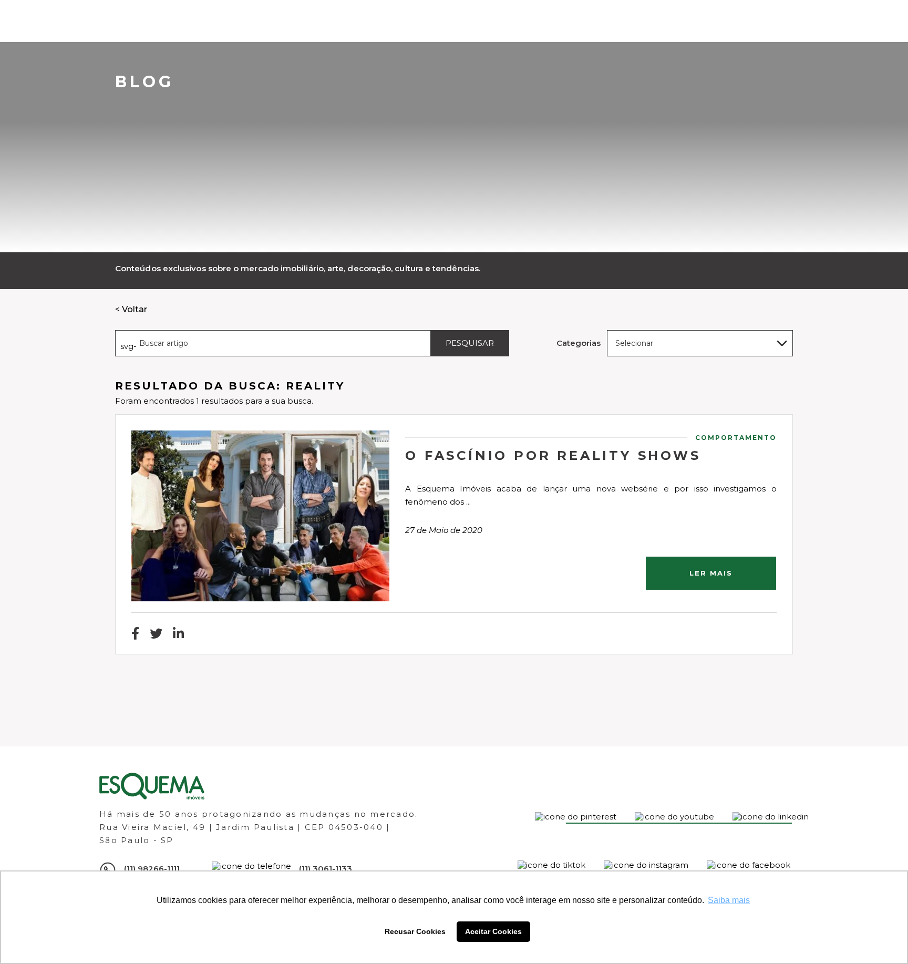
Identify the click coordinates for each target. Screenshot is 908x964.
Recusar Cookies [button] (415, 931)
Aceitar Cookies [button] (493, 931)
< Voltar (131, 309)
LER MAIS (710, 573)
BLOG (144, 81)
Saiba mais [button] (729, 900)
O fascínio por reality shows (552, 455)
